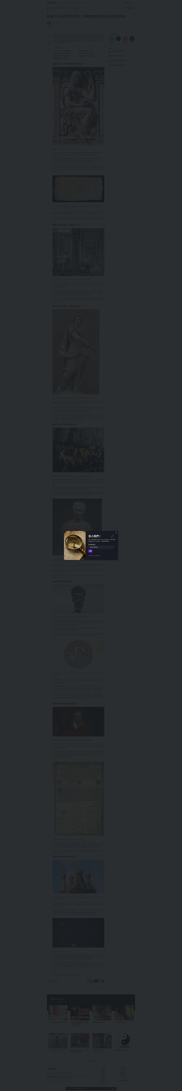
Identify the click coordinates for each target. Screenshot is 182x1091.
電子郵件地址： (92, 544)
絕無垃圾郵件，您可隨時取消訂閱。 (94, 555)
